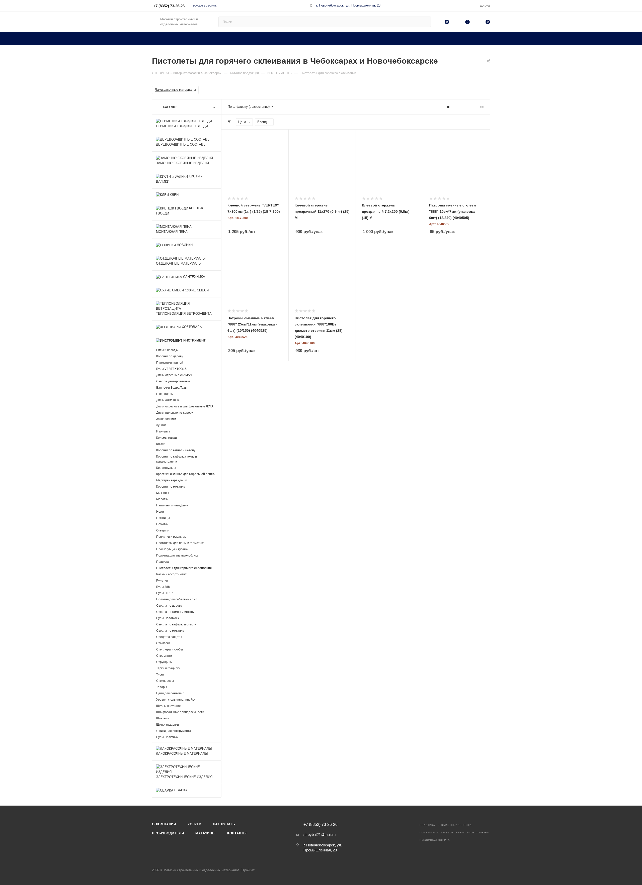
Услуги (194, 824)
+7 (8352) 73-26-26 (169, 6)
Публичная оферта (435, 840)
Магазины (205, 833)
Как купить (224, 824)
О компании (164, 824)
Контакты (237, 833)
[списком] (474, 107)
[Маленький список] (439, 107)
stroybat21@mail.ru (319, 834)
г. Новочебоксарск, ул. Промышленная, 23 (348, 5)
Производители (168, 833)
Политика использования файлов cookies (454, 832)
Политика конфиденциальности (445, 825)
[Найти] (425, 22)
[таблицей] (481, 107)
